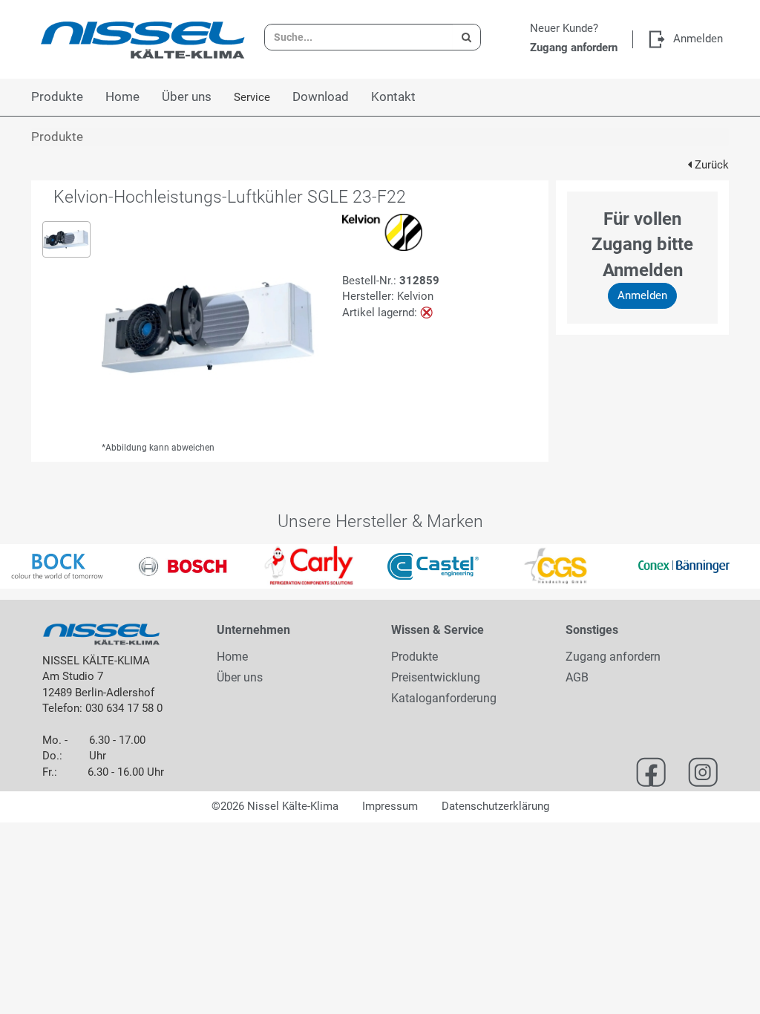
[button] (19, 566)
